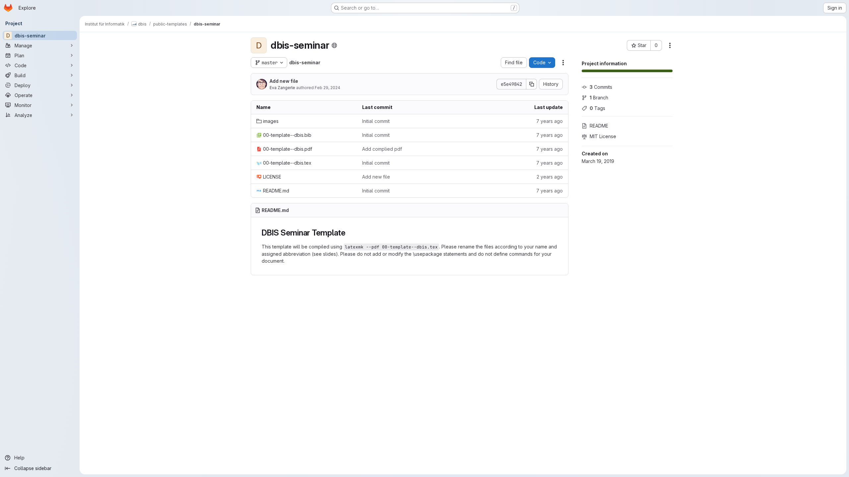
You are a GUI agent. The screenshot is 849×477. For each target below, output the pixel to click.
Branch (599, 97)
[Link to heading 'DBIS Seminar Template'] (350, 233)
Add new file (284, 81)
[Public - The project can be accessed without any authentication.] (334, 45)
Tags (597, 108)
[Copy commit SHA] (531, 84)
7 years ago (549, 121)
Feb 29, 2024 (327, 87)
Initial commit (376, 121)
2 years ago (550, 177)
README (599, 126)
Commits (601, 87)
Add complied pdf (382, 149)
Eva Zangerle (282, 87)
